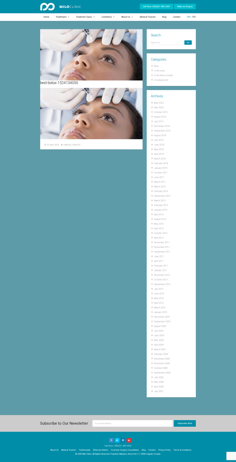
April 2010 (159, 303)
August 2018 (160, 135)
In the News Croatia (163, 75)
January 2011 (160, 270)
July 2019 (158, 121)
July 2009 (158, 331)
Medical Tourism (148, 17)
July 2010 (158, 289)
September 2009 (162, 321)
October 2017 (160, 172)
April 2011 (159, 261)
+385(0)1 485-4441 (122, 445)
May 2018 (159, 149)
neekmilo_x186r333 (72, 145)
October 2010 (160, 279)
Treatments (61, 17)
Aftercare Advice (100, 450)
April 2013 (159, 228)
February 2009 (161, 354)
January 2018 (160, 168)
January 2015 (160, 210)
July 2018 (158, 140)
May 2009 (159, 340)
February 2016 (161, 191)
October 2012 (160, 233)
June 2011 (159, 256)
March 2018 (160, 158)
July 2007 (158, 391)
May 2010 (159, 298)
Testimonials (84, 450)
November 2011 (162, 247)
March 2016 (160, 186)
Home (46, 17)
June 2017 (159, 177)
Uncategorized (161, 80)
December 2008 (162, 358)
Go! (188, 42)
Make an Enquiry (185, 6)
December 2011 (162, 242)
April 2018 (159, 154)
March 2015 (160, 200)
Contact (176, 17)
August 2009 (160, 326)
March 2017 (160, 182)
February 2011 (161, 265)
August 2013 (160, 219)
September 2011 (162, 251)
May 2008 (159, 382)
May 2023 (159, 103)
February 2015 (161, 205)
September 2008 (162, 372)
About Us (125, 17)
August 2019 (160, 117)
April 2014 (159, 214)
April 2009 (159, 344)
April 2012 (159, 237)
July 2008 (158, 377)
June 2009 (159, 335)
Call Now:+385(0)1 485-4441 (156, 6)
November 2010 (162, 275)
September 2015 (162, 196)
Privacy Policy (164, 450)
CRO (194, 17)
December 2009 (162, 317)
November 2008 (162, 363)
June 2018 (159, 144)
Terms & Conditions (182, 450)
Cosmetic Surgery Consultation (125, 450)
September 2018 (162, 130)
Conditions (107, 17)
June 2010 (159, 293)
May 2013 (159, 224)
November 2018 (162, 126)
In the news (159, 70)
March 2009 (160, 349)
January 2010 (160, 312)
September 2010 (162, 284)
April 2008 (159, 386)
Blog (164, 17)
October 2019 (160, 112)
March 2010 (160, 307)
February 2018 (161, 163)
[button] (68, 17)
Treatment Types (84, 17)
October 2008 (160, 368)
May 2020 (159, 107)
